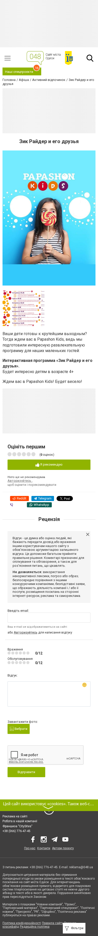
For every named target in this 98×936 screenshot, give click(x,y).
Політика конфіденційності (22, 923)
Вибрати (20, 729)
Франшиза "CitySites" (17, 826)
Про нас (29, 848)
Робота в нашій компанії (20, 821)
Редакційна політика (35, 926)
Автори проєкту (63, 848)
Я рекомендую (51, 464)
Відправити (26, 772)
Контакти (43, 848)
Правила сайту (52, 923)
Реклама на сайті (15, 816)
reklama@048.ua (81, 867)
